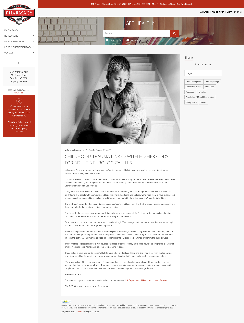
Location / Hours (234, 12)
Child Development (193, 81)
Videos (134, 40)
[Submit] (174, 33)
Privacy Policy (19, 92)
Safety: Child (191, 102)
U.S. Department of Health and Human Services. (146, 280)
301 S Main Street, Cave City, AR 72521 (109, 3)
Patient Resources (14, 41)
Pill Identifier (218, 12)
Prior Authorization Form (17, 47)
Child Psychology (212, 81)
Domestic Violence (193, 86)
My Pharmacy (11, 30)
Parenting (202, 91)
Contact (8, 52)
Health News (116, 40)
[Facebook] (18, 62)
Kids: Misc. (209, 86)
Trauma (203, 102)
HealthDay (79, 312)
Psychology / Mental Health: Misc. (200, 97)
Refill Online (11, 35)
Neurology (190, 91)
